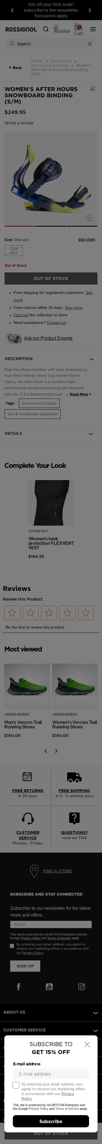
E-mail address (27, 1064)
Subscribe (50, 1121)
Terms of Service (67, 1108)
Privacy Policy (38, 1108)
